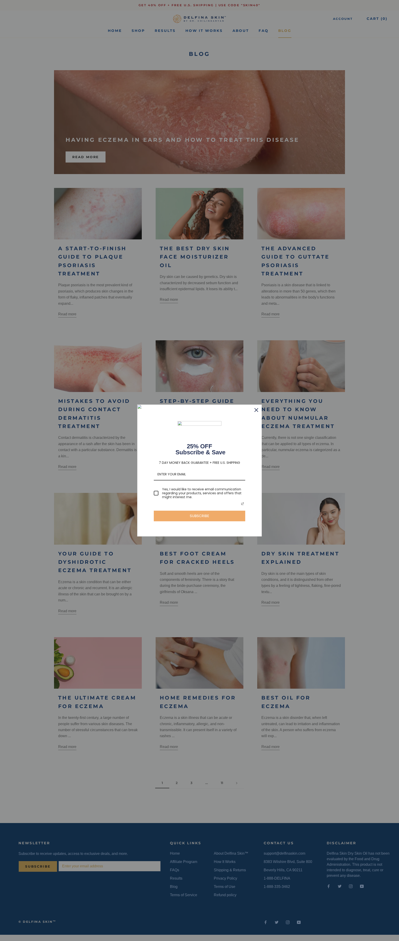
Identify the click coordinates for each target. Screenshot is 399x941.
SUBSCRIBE (199, 516)
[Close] (256, 410)
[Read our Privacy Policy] (242, 504)
